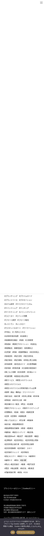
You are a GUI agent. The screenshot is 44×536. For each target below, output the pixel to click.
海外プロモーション (13, 408)
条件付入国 (17, 400)
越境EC (32, 456)
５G (26, 472)
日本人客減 (27, 396)
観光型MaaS (10, 436)
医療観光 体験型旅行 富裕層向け (19, 348)
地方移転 (18, 360)
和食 (15, 352)
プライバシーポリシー (12, 488)
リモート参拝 (11, 320)
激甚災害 (30, 412)
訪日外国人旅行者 (12, 444)
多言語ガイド (20, 364)
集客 (23, 464)
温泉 (16, 412)
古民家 (8, 352)
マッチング (24, 308)
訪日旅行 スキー (25, 448)
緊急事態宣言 (18, 424)
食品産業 (15, 468)
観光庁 (20, 436)
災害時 (14, 416)
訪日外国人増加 (32, 440)
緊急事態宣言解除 (12, 428)
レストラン (10, 324)
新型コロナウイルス (13, 384)
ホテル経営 (10, 304)
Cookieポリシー (29, 488)
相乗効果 (22, 416)
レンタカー (21, 324)
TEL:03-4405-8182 (10, 497)
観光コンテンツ (19, 432)
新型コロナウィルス (24, 380)
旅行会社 (9, 396)
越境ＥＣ (9, 460)
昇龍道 (8, 400)
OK (13, 532)
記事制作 (9, 440)
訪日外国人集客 (28, 444)
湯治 (23, 412)
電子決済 (31, 464)
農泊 (16, 460)
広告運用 (21, 372)
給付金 (8, 424)
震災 (7, 468)
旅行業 (17, 396)
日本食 (36, 396)
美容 (23, 428)
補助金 (8, 432)
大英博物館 (32, 364)
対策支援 (16, 368)
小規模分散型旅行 (30, 368)
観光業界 (29, 436)
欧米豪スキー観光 (12, 404)
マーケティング (11, 312)
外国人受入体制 (31, 360)
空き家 (22, 420)
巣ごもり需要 (11, 372)
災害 (7, 416)
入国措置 (29, 340)
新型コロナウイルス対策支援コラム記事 (21, 388)
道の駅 (23, 460)
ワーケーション (30, 328)
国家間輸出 (23, 352)
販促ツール (22, 456)
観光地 (30, 432)
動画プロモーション (21, 344)
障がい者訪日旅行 (12, 464)
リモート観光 (23, 320)
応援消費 (9, 376)
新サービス (10, 380)
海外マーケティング (31, 408)
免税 (22, 340)
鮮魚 (20, 472)
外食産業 (9, 364)
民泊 (23, 404)
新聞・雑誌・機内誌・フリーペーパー (20, 392)
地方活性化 (29, 356)
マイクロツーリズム (24, 304)
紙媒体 (30, 420)
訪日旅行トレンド (12, 452)
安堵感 (8, 368)
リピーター (10, 316)
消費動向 (9, 412)
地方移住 (9, 360)
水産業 (30, 404)
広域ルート (32, 372)
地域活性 (9, 356)
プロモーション (26, 300)
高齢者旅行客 (11, 472)
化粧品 (34, 344)
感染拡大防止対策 (22, 376)
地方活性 (18, 356)
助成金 (8, 344)
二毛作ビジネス (19, 332)
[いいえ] (41, 527)
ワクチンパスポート (13, 328)
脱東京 (30, 428)
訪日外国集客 (11, 448)
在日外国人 (35, 352)
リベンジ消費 (22, 316)
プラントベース (11, 300)
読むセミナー (11, 456)
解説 (37, 436)
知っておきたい (11, 420)
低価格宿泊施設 (11, 340)
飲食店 (31, 468)
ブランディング (11, 296)
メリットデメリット (28, 312)
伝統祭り (24, 336)
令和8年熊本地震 (12, 336)
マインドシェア (11, 308)
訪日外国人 (19, 440)
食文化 (23, 468)
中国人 (8, 332)
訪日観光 (25, 452)
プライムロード (26, 296)
